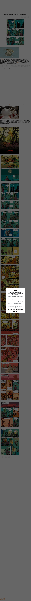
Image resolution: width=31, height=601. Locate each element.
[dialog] (15, 300)
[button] (15, 299)
